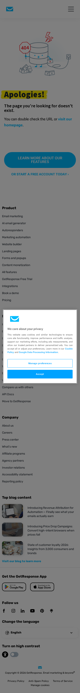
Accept (40, 374)
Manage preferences (40, 363)
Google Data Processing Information (38, 352)
